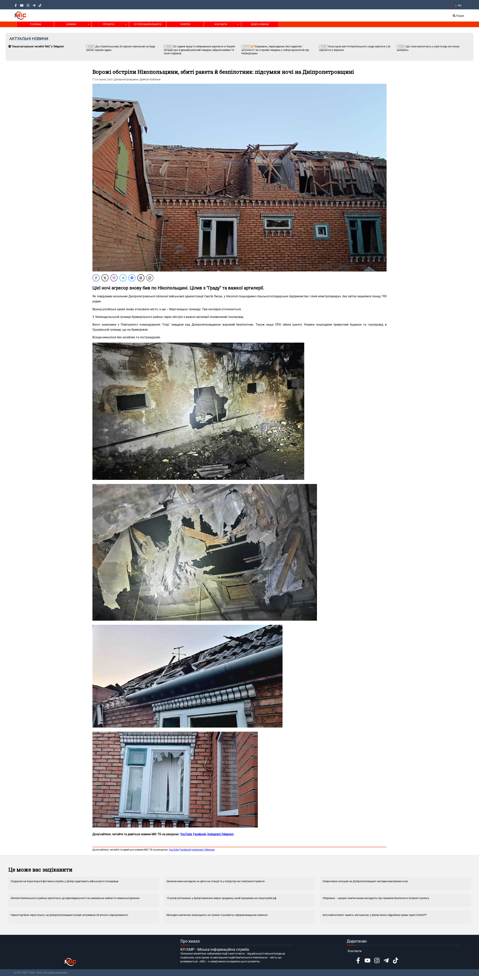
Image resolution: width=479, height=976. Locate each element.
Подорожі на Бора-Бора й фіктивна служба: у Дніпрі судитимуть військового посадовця (64, 881)
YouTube (174, 849)
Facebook (185, 849)
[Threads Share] (140, 277)
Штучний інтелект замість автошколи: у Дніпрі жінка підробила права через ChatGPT (375, 914)
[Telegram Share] (122, 277)
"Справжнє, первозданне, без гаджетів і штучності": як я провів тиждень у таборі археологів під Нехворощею (275, 50)
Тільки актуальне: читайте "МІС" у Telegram (37, 46)
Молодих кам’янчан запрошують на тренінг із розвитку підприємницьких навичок (217, 914)
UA (451, 5)
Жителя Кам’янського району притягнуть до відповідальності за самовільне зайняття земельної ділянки (75, 898)
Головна (35, 24)
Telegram (227, 834)
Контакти (221, 24)
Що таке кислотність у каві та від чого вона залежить (428, 48)
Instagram (197, 849)
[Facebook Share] (96, 277)
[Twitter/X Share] (105, 277)
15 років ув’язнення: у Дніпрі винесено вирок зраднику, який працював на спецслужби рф (221, 898)
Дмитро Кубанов (150, 79)
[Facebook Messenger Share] (131, 277)
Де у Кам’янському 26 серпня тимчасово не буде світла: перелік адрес (120, 48)
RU (459, 5)
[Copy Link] (149, 277)
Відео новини (260, 24)
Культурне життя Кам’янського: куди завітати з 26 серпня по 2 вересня (354, 48)
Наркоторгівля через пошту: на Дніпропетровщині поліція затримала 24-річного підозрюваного (69, 914)
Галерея (185, 24)
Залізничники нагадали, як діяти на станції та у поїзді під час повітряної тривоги (216, 881)
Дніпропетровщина (126, 79)
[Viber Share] (114, 277)
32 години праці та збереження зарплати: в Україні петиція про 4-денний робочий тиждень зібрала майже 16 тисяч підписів (199, 50)
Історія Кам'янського (147, 24)
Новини (71, 24)
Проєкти (108, 24)
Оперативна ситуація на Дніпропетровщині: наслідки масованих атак (365, 881)
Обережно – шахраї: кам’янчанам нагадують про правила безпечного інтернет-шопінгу (376, 898)
